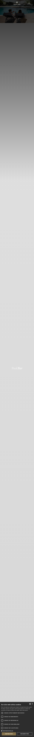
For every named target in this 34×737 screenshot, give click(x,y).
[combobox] (30, 704)
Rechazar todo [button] (24, 734)
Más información (24, 710)
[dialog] (17, 719)
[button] (17, 731)
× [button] (32, 703)
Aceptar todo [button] (9, 734)
